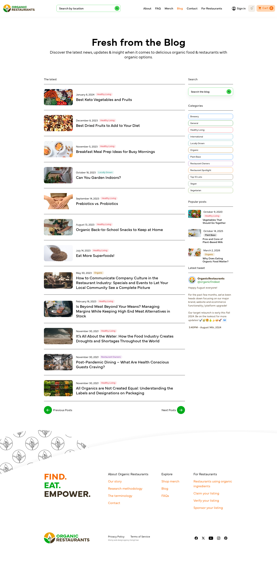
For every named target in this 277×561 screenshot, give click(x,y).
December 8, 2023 (87, 120)
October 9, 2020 (212, 211)
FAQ (158, 8)
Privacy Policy (116, 536)
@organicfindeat (208, 281)
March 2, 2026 (211, 250)
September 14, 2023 (87, 198)
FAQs (165, 495)
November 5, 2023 (87, 146)
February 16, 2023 (86, 301)
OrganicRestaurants (211, 278)
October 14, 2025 (213, 231)
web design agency (121, 540)
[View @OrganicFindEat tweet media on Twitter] (224, 320)
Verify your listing (206, 500)
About (147, 8)
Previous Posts (62, 410)
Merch (169, 8)
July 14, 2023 (83, 250)
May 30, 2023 (84, 273)
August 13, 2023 (85, 224)
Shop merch (170, 481)
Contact (192, 8)
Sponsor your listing (208, 507)
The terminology (120, 495)
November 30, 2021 (87, 331)
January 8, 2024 (85, 94)
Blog (180, 8)
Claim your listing (206, 493)
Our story (115, 481)
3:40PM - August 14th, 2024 (205, 327)
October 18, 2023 (86, 172)
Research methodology (125, 488)
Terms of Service (140, 536)
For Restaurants (211, 8)
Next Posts (169, 410)
